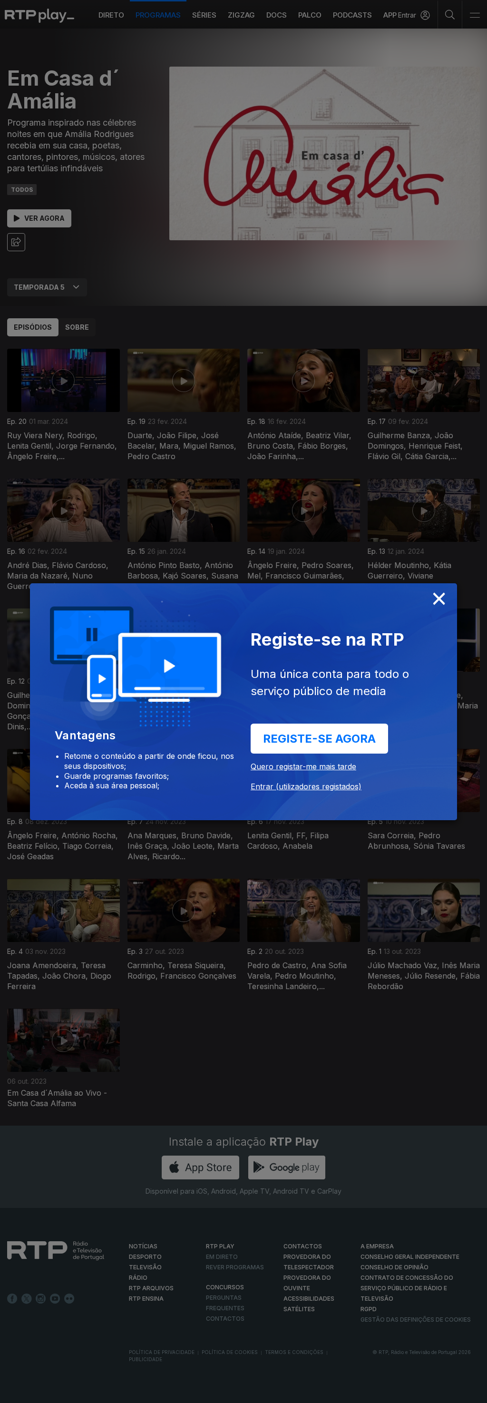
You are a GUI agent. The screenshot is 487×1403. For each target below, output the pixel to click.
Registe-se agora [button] (319, 739)
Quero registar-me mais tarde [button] (303, 766)
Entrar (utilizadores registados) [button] (306, 786)
